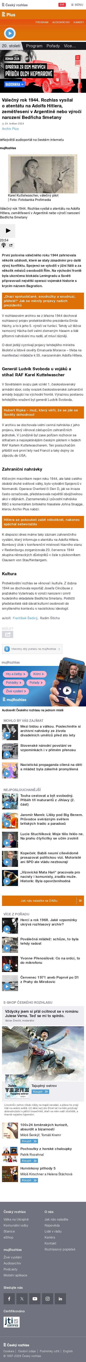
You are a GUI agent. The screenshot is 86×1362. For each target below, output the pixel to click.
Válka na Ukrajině (16, 1219)
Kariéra (50, 1237)
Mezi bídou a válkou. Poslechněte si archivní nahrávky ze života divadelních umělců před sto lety (50, 730)
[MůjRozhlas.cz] (8, 148)
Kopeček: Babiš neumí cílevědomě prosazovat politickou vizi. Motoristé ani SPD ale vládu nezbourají (50, 857)
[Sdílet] (10, 245)
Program (42, 22)
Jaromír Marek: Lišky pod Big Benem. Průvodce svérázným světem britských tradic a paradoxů (51, 819)
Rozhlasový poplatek (60, 1249)
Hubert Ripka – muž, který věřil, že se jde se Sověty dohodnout (41, 412)
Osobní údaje (27, 1351)
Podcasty (11, 1269)
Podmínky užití (49, 1351)
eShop (8, 1237)
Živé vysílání (14, 691)
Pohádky (12, 682)
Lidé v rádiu (53, 1231)
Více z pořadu (16, 914)
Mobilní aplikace (15, 1275)
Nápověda (52, 1225)
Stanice (9, 1231)
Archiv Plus (10, 129)
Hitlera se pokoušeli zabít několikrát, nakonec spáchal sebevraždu (42, 522)
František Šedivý (25, 618)
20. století (11, 45)
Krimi (37, 674)
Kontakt (50, 1243)
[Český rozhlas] (15, 5)
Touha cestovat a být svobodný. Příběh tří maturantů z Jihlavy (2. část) (47, 800)
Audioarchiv (61, 22)
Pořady (53, 45)
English (68, 1351)
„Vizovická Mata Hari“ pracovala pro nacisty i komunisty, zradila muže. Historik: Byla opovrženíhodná (50, 876)
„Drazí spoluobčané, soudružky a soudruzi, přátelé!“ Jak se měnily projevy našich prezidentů (40, 300)
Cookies (8, 1351)
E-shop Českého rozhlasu (28, 1002)
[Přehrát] (7, 231)
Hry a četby (14, 674)
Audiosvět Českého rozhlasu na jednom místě (32, 710)
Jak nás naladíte (56, 1219)
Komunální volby (16, 1225)
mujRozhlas (11, 662)
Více (70, 45)
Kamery (79, 22)
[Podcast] (3, 245)
